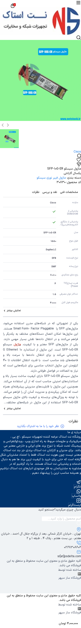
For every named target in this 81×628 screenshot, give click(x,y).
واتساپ (76, 496)
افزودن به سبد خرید (63, 616)
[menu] (78, 2)
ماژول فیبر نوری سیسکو (51, 178)
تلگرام (77, 486)
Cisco (77, 152)
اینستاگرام (74, 505)
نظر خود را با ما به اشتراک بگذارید (38, 426)
